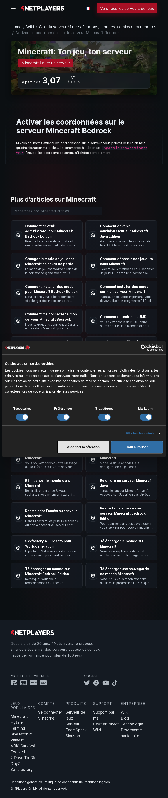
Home (15, 26)
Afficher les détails (140, 433)
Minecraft (19, 716)
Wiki (30, 26)
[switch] (63, 417)
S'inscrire (46, 718)
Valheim (17, 740)
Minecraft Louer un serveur (45, 63)
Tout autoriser (137, 447)
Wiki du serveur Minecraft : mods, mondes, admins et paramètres (97, 26)
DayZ (15, 763)
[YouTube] (107, 683)
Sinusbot (74, 736)
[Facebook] (97, 683)
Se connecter (50, 712)
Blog (125, 718)
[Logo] (42, 8)
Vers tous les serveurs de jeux (127, 8)
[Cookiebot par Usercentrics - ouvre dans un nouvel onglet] (144, 347)
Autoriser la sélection (83, 447)
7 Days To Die (23, 757)
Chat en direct (106, 724)
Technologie (132, 724)
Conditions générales (26, 782)
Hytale (16, 722)
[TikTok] (115, 683)
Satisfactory (21, 769)
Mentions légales (97, 782)
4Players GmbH (25, 788)
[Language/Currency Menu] (88, 8)
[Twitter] (88, 683)
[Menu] (14, 8)
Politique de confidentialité (63, 782)
